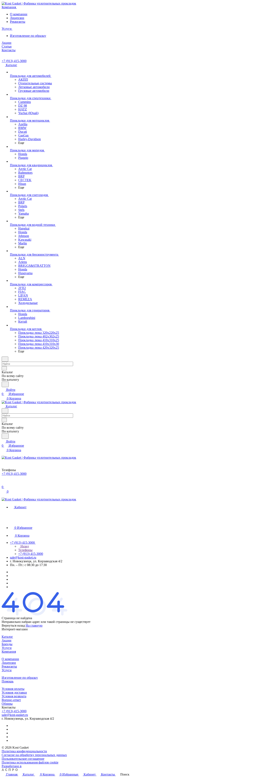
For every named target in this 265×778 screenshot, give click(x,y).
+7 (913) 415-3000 (14, 61)
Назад (24, 546)
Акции (6, 640)
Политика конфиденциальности (24, 751)
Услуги (7, 648)
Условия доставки (14, 692)
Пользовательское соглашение (23, 758)
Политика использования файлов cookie (30, 762)
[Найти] (5, 384)
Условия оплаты (13, 689)
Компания (9, 651)
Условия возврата (14, 696)
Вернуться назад (13, 625)
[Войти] (3, 483)
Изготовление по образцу (28, 35)
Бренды (7, 644)
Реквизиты (17, 21)
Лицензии (17, 18)
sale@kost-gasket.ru (23, 557)
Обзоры (7, 703)
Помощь (7, 681)
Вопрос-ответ (11, 700)
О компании (18, 14)
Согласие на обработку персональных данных (34, 755)
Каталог (7, 636)
